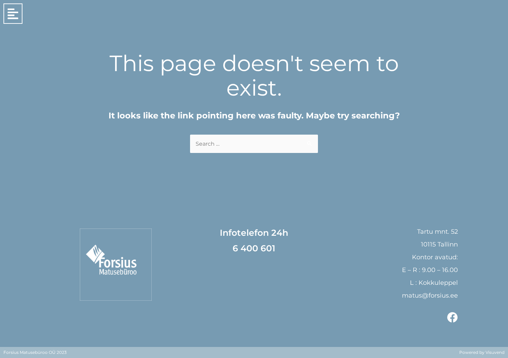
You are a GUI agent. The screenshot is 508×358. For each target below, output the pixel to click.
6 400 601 (254, 248)
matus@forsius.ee (430, 295)
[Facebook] (452, 317)
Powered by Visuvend (482, 352)
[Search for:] (254, 144)
